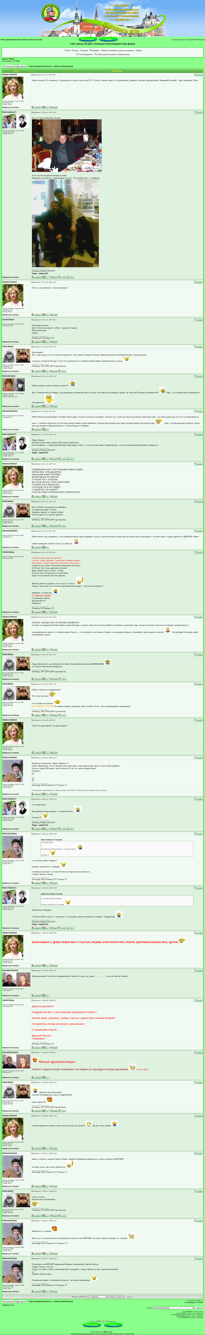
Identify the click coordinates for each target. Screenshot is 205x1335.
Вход (140, 51)
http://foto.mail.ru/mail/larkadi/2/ (43, 1199)
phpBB (98, 1321)
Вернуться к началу (10, 107)
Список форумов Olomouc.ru (40, 66)
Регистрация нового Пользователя (15, 40)
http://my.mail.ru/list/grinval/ (52, 667)
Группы (85, 51)
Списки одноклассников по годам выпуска (112, 54)
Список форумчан (85, 54)
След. (17, 61)
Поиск (76, 51)
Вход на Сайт (36, 40)
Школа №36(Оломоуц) (63, 66)
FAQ (68, 51)
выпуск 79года (8, 59)
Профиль (95, 51)
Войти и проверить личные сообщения (118, 51)
